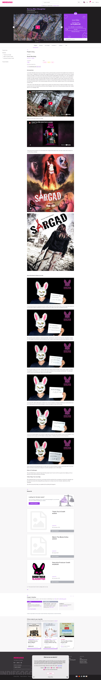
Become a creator (83, 661)
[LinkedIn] (21, 662)
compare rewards (34, 503)
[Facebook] (14, 662)
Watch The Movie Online (8, 56)
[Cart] (87, 2)
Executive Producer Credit (9, 58)
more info (29, 58)
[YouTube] (18, 662)
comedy (44, 62)
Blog (68, 661)
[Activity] (89, 2)
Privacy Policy (16, 676)
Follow (75, 29)
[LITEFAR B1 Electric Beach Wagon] (34, 630)
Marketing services (83, 659)
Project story (4, 50)
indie (52, 62)
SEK (79, 2)
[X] (16, 662)
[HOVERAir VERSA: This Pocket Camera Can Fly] (50, 630)
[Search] (43, 2)
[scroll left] (14, 27)
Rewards (4, 52)
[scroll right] (62, 27)
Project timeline (5, 61)
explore (55, 620)
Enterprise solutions (83, 662)
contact (32, 58)
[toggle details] (41, 648)
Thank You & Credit (7, 54)
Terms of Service (23, 676)
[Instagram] (19, 662)
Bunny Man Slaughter (36, 9)
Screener (70, 39)
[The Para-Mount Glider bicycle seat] (67, 630)
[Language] (84, 2)
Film (28, 62)
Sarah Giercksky (31, 10)
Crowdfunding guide (62, 598)
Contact (69, 658)
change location (56, 5)
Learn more (51, 607)
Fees (81, 658)
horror (49, 62)
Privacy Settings (31, 676)
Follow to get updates (32, 608)
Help (55, 598)
